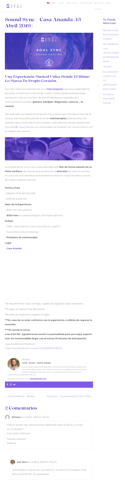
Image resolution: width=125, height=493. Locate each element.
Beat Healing (72, 3)
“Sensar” (107, 66)
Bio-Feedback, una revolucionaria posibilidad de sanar (111, 53)
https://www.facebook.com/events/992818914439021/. (33, 348)
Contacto (97, 9)
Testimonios (98, 3)
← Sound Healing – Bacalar (20, 396)
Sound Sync (30, 167)
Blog (108, 3)
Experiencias (85, 3)
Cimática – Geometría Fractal (109, 98)
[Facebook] (7, 384)
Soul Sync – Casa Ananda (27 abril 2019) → (70, 396)
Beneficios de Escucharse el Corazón (110, 34)
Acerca (61, 3)
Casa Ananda (25, 127)
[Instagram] (11, 384)
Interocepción (55, 89)
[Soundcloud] (14, 384)
